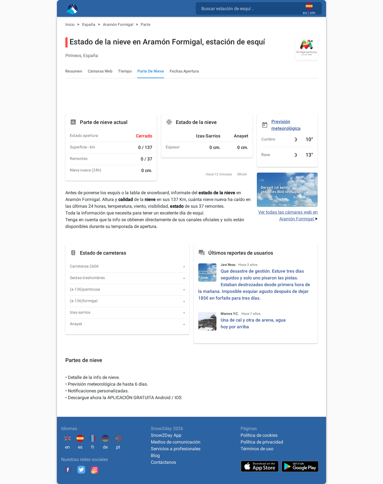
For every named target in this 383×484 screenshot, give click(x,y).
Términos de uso (257, 448)
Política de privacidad (262, 442)
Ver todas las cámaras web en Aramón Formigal (288, 215)
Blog (155, 455)
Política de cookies (259, 435)
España (89, 24)
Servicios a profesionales (175, 448)
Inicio (70, 24)
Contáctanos (163, 462)
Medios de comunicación (175, 442)
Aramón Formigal (118, 24)
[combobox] (250, 8)
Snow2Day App (166, 435)
